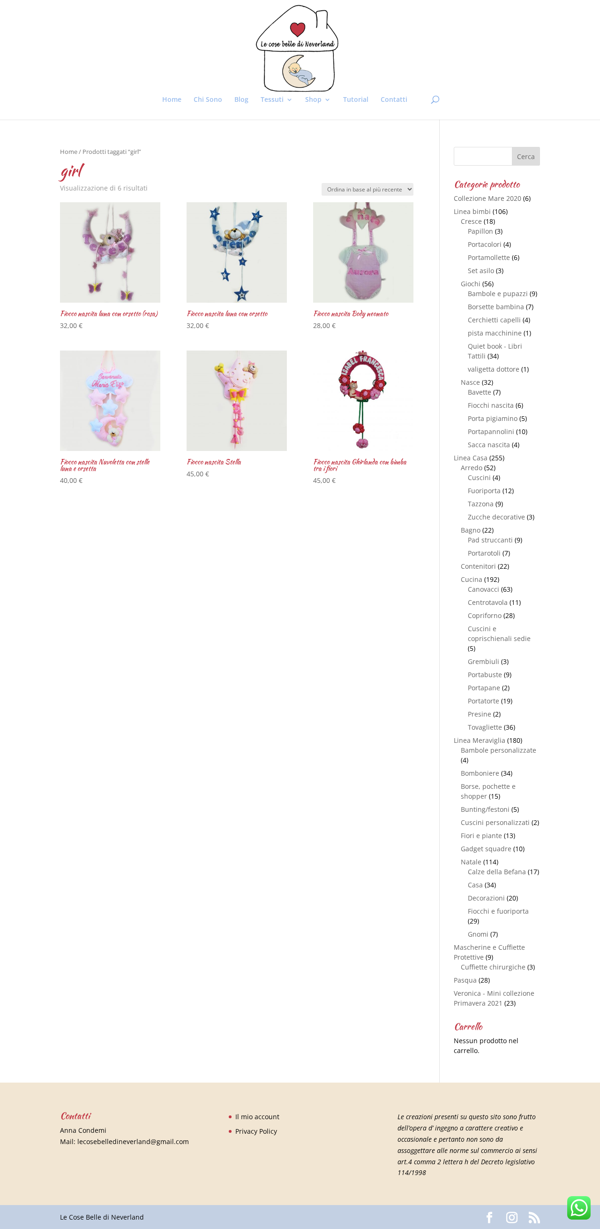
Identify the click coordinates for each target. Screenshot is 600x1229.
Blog (241, 100)
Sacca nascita (489, 444)
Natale (471, 861)
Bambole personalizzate (498, 750)
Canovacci (483, 589)
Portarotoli (484, 553)
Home (171, 100)
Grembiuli (483, 661)
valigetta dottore (493, 369)
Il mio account (257, 1116)
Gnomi (478, 934)
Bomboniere (480, 773)
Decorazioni (486, 897)
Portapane (484, 687)
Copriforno (485, 615)
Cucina (471, 579)
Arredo (471, 467)
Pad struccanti (490, 539)
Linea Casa (471, 457)
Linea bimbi (472, 211)
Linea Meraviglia (479, 740)
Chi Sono (208, 100)
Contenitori (478, 566)
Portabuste (485, 674)
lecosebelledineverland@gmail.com (133, 1141)
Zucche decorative (496, 516)
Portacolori (485, 244)
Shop (313, 100)
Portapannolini (491, 431)
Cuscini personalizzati (495, 822)
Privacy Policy (256, 1131)
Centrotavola (488, 602)
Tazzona (481, 503)
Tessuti (272, 100)
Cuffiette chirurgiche (493, 966)
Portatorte (483, 700)
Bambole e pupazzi (498, 293)
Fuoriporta (484, 490)
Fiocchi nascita (491, 405)
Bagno (470, 530)
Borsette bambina (496, 306)
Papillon (480, 231)
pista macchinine (495, 332)
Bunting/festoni (485, 809)
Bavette (479, 392)
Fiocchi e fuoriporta (498, 911)
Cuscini (479, 477)
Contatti (394, 100)
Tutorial (355, 100)
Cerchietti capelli (494, 319)
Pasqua (465, 980)
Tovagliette (485, 727)
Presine (479, 714)
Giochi (470, 283)
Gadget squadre (486, 848)
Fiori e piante (481, 835)
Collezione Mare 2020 (487, 198)
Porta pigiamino (493, 418)
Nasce (470, 382)
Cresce (471, 221)
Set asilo (481, 270)
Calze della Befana (497, 871)
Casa (475, 884)
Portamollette (489, 257)
